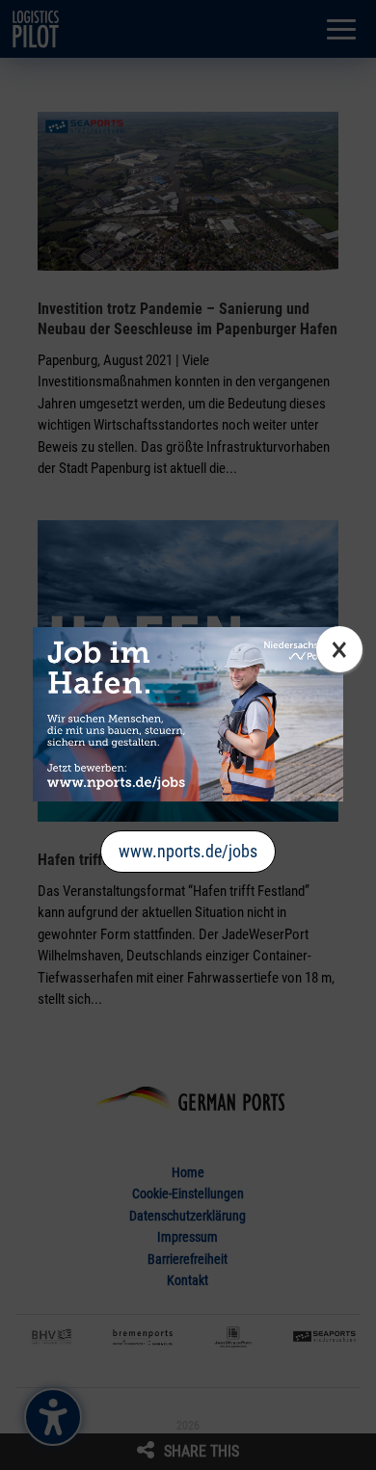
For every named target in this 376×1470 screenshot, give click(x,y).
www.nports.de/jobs (188, 851)
